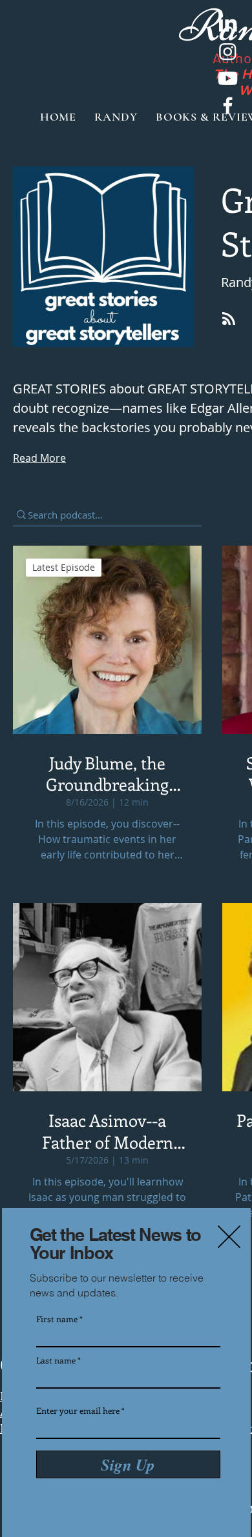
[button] (229, 1236)
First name (57, 1318)
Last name (56, 1360)
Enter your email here (78, 1410)
